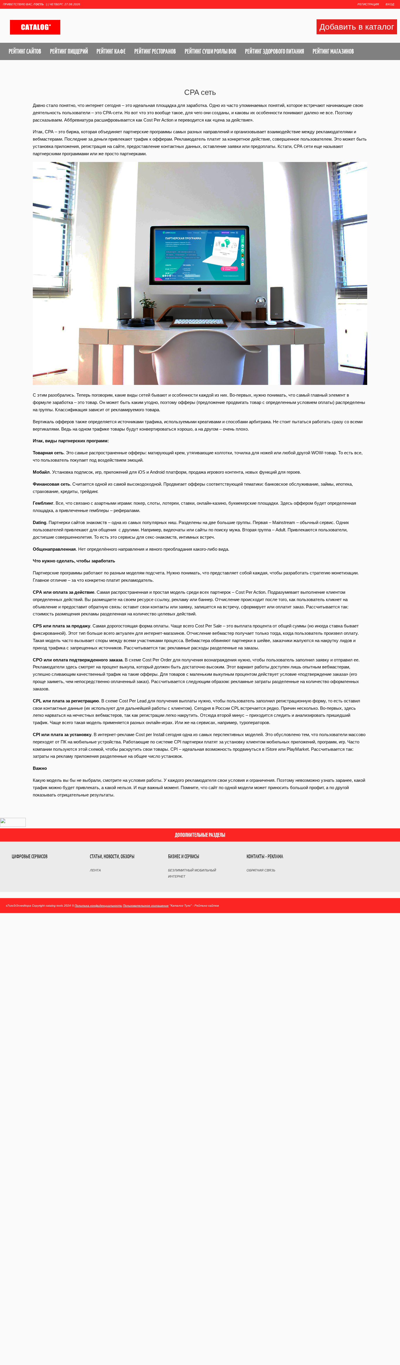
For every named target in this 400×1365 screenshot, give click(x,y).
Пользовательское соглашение (146, 905)
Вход (390, 4)
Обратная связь (261, 870)
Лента (95, 870)
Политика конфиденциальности (98, 905)
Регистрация (368, 4)
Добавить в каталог (356, 26)
